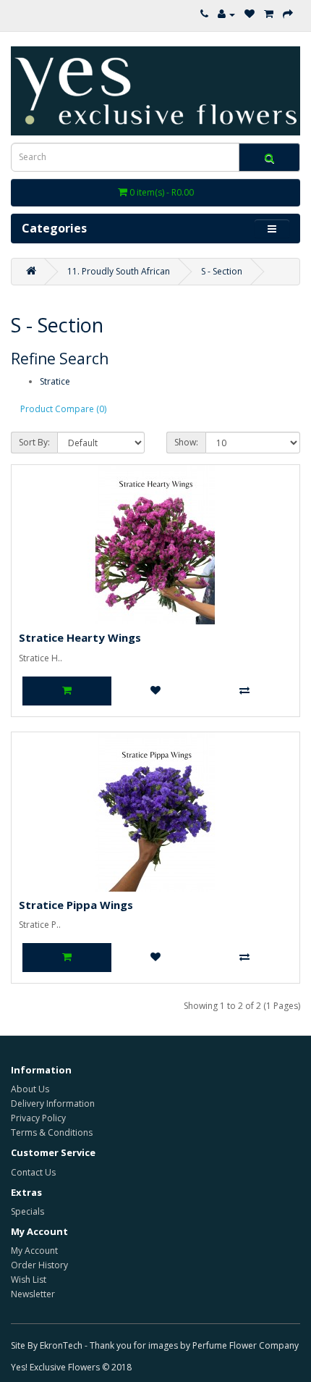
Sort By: (34, 442)
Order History (39, 1265)
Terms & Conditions (52, 1132)
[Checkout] (288, 14)
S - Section (221, 271)
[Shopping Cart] (268, 14)
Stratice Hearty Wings (80, 637)
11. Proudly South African (118, 271)
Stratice (55, 381)
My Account (34, 1250)
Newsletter (33, 1294)
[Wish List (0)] (249, 14)
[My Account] (226, 14)
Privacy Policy (38, 1118)
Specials (27, 1211)
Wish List (28, 1279)
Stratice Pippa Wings (76, 904)
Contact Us (33, 1172)
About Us (30, 1089)
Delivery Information (53, 1103)
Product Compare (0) (63, 409)
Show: (186, 442)
